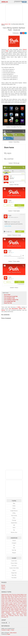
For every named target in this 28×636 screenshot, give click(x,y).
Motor (14, 517)
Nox (26, 607)
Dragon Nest (14, 572)
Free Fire (14, 601)
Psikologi (14, 520)
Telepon (14, 614)
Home (2, 24)
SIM (14, 525)
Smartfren (8, 612)
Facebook (24, 600)
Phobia (12, 608)
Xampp (21, 615)
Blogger (8, 634)
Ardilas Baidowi (13, 632)
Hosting (3, 604)
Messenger (7, 607)
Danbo (14, 505)
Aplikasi (22, 594)
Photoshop (16, 608)
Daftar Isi (3, 587)
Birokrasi (17, 596)
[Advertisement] (14, 13)
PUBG (20, 609)
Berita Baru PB (10, 596)
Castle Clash (14, 560)
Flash (6, 601)
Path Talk (14, 550)
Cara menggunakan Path (9, 301)
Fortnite (9, 601)
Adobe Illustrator (5, 594)
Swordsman (24, 612)
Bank (6, 596)
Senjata (3, 611)
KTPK (9, 605)
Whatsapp (11, 615)
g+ (23, 33)
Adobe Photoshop (13, 594)
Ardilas (4, 2)
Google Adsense (14, 510)
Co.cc (25, 597)
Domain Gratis (4, 600)
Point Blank (14, 577)
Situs (25, 611)
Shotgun (13, 611)
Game (17, 601)
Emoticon (20, 600)
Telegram (14, 552)
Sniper (13, 612)
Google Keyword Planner (15, 603)
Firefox (14, 508)
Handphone (24, 603)
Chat (9, 597)
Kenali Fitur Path (8, 303)
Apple (25, 594)
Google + (8, 630)
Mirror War (14, 575)
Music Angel (21, 607)
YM (7, 617)
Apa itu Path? (7, 294)
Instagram (14, 543)
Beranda (3, 585)
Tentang (3, 588)
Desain (18, 598)
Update (25, 614)
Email (16, 600)
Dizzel (14, 570)
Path (9, 24)
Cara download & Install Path (11, 296)
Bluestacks (24, 596)
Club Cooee (14, 565)
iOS (14, 604)
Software (18, 612)
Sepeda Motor (14, 522)
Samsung (24, 609)
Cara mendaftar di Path (9, 298)
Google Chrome (5, 603)
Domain (25, 598)
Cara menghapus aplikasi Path (11, 299)
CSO (12, 598)
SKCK (14, 527)
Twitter (12, 630)
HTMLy (14, 513)
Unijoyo (21, 614)
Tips (14, 530)
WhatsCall (17, 615)
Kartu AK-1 (18, 604)
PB (9, 608)
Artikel (2, 596)
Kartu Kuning (14, 515)
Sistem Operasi (20, 611)
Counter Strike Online (14, 568)
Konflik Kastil (4, 605)
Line (14, 545)
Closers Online (14, 563)
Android (6, 24)
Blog (14, 503)
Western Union (14, 532)
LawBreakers (14, 605)
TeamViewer (4, 614)
